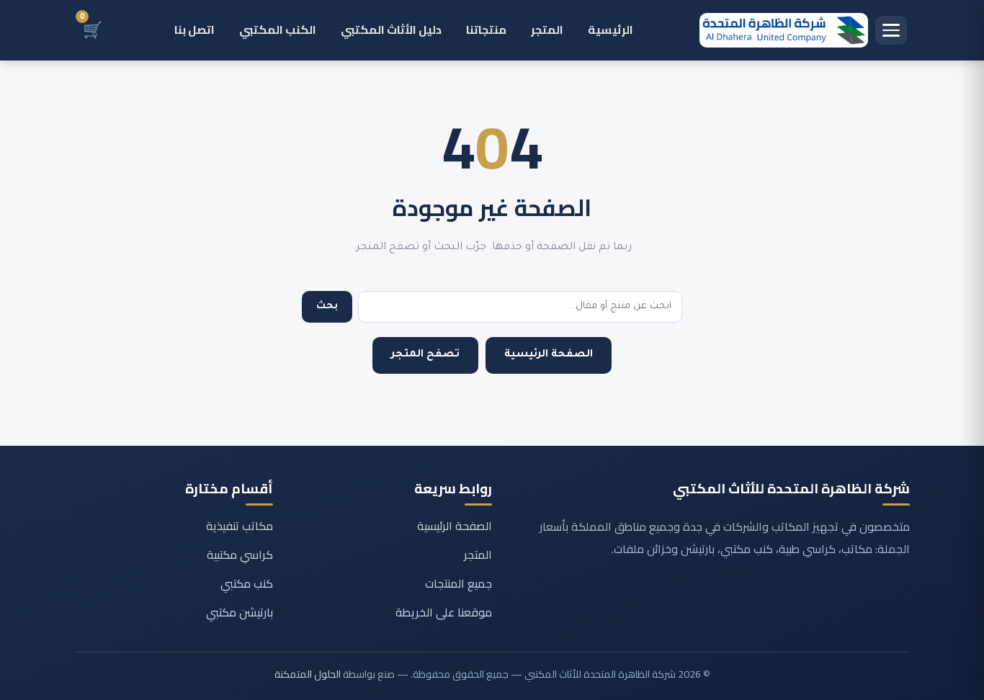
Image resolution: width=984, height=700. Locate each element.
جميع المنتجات (458, 583)
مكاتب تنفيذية (239, 526)
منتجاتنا (486, 29)
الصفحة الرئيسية (548, 355)
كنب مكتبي (246, 583)
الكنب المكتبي (277, 29)
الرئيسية (610, 29)
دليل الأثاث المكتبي (391, 29)
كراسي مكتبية (240, 554)
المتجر (547, 29)
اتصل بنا (194, 29)
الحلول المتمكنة (307, 674)
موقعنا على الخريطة (443, 612)
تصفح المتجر (425, 355)
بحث (327, 306)
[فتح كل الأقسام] (891, 30)
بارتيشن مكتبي (239, 612)
